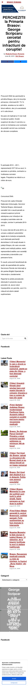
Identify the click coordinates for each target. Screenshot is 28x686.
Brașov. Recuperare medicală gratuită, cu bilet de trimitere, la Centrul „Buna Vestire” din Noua (18, 560)
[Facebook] (7, 61)
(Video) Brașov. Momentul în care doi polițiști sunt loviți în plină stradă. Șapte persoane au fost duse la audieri (17, 496)
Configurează (14, 682)
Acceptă (14, 678)
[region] (14, 673)
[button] (25, 338)
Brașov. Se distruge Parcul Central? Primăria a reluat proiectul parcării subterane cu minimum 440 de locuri (18, 438)
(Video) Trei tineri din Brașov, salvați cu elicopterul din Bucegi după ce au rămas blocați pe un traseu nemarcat (18, 459)
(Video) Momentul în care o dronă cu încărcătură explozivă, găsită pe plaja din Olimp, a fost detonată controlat (18, 368)
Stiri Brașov (19, 56)
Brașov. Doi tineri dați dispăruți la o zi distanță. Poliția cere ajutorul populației (18, 477)
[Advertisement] (14, 80)
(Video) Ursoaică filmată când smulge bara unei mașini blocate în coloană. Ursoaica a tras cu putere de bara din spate (18, 390)
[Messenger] (20, 61)
